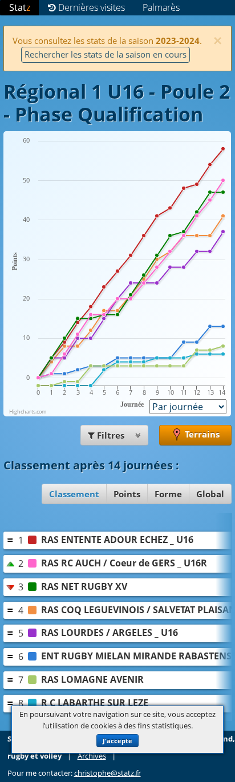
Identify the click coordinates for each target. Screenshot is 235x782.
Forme (168, 494)
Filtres (111, 435)
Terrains (201, 434)
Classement (74, 494)
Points (127, 494)
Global (210, 494)
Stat (19, 7)
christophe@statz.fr (107, 773)
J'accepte (117, 740)
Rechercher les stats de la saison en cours (106, 54)
